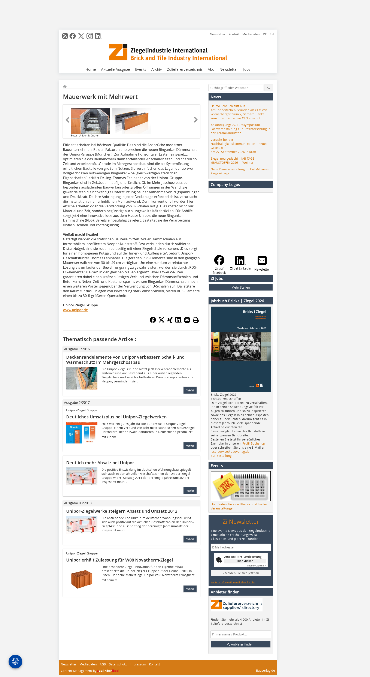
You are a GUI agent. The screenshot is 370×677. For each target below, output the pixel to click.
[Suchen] (268, 87)
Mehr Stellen (240, 287)
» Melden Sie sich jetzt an (240, 573)
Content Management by (79, 671)
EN (272, 34)
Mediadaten (251, 34)
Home (90, 69)
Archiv (156, 69)
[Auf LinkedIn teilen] (178, 322)
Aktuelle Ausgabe (115, 69)
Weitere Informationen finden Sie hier (233, 582)
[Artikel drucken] (195, 320)
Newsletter (217, 34)
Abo (211, 69)
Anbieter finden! (242, 644)
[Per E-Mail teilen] (187, 320)
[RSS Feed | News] (65, 36)
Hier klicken (245, 561)
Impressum (138, 664)
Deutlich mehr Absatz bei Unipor (100, 463)
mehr (190, 390)
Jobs (246, 69)
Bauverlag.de (265, 670)
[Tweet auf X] (161, 322)
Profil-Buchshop (253, 443)
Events (140, 69)
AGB (103, 664)
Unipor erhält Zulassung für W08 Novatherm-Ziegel (119, 560)
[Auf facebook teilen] (153, 322)
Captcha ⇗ (256, 565)
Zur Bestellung (221, 456)
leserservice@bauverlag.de (230, 451)
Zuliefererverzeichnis (185, 69)
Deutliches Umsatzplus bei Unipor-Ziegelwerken (116, 417)
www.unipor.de (75, 309)
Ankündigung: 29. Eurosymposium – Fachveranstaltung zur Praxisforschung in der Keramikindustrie (240, 129)
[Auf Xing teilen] (170, 322)
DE (265, 34)
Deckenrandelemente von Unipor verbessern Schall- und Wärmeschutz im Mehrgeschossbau (125, 359)
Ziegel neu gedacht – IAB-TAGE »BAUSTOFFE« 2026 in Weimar (232, 160)
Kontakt (233, 34)
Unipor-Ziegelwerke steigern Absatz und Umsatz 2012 (121, 511)
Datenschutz (118, 664)
